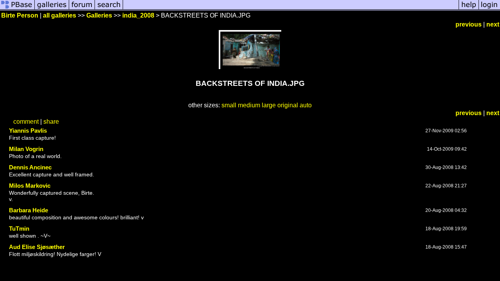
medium (249, 105)
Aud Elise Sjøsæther (37, 247)
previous (468, 24)
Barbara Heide (28, 210)
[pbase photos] (17, 8)
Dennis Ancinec (30, 167)
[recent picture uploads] (52, 8)
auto (306, 105)
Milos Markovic (29, 185)
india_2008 (138, 15)
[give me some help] (469, 8)
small (228, 105)
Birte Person (19, 15)
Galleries (99, 15)
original (287, 105)
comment (26, 121)
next (492, 24)
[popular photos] (291, 8)
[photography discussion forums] (82, 8)
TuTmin (19, 228)
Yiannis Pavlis (28, 130)
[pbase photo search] (109, 8)
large (269, 105)
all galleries (59, 15)
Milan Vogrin (26, 149)
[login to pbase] (489, 8)
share (51, 121)
